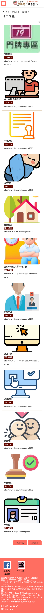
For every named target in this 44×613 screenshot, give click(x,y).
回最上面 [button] (34, 543)
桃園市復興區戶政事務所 (25, 3)
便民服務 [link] (15, 12)
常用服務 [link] (25, 12)
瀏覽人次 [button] (4, 609)
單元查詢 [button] (40, 22)
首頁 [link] (7, 12)
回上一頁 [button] (20, 543)
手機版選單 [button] (3, 3)
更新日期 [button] (4, 606)
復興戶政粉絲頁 (7, 572)
